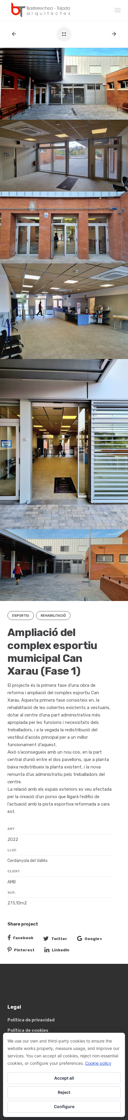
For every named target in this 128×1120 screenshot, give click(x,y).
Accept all (64, 1078)
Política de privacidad (30, 1020)
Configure (64, 1106)
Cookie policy (98, 1063)
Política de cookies (27, 1030)
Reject (64, 1092)
